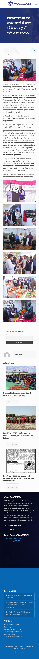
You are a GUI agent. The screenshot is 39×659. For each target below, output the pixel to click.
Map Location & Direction (14, 636)
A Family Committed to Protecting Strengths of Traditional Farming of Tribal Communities (19, 605)
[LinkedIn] (11, 529)
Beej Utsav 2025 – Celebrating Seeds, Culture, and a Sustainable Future (18, 435)
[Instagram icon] (23, 652)
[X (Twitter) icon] (17, 652)
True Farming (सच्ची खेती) (13, 541)
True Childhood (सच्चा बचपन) (14, 539)
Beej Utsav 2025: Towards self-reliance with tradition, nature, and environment (19, 478)
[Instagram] (13, 529)
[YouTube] (9, 529)
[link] (19, 191)
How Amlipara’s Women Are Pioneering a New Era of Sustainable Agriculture (18, 613)
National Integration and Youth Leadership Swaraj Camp (17, 394)
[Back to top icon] (35, 655)
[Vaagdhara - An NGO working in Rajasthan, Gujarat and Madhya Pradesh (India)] (19, 3)
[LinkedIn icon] (21, 652)
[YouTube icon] (19, 652)
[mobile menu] (36, 3)
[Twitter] (7, 529)
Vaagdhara (18, 354)
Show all (32, 51)
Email (7, 335)
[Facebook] (5, 529)
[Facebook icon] (15, 652)
